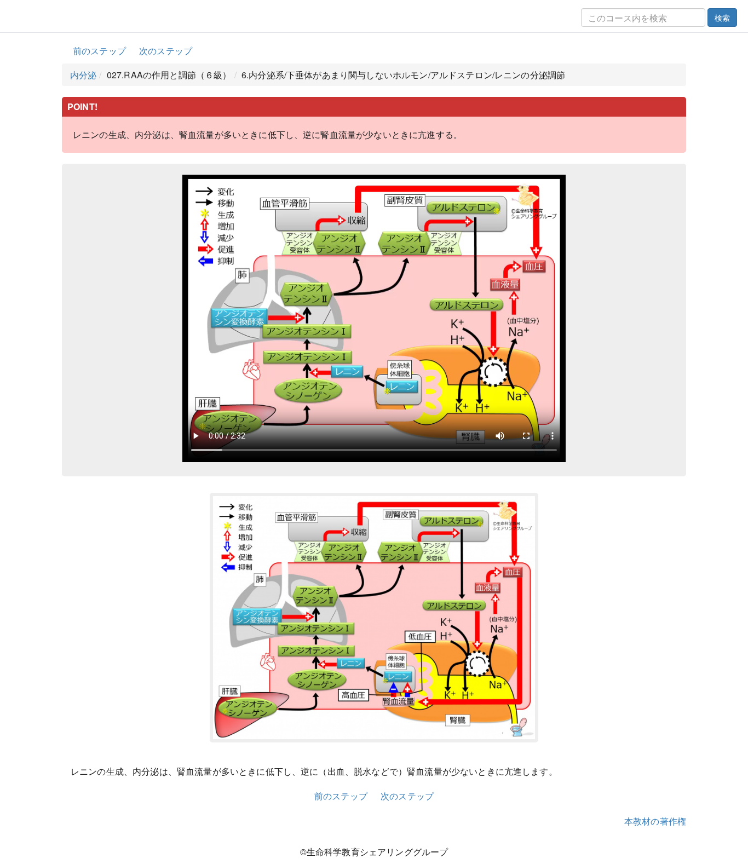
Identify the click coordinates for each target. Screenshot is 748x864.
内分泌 (83, 74)
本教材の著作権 (655, 821)
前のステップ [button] (99, 50)
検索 (722, 17)
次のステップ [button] (165, 50)
